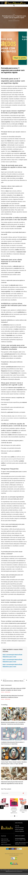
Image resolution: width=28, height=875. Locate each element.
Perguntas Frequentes (19, 827)
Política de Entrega (4, 839)
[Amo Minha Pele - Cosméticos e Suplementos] (15, 3)
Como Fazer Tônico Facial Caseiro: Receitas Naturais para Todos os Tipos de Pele (14, 763)
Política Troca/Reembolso (6, 844)
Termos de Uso (4, 842)
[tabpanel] (4, 806)
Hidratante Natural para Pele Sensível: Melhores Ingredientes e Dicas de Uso (12, 782)
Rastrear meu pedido (19, 829)
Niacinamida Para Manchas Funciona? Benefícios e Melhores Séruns (12, 696)
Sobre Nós (17, 825)
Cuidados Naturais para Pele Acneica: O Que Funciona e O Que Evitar (12, 743)
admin (18, 20)
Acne (14, 14)
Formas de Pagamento (19, 831)
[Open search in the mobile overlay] (14, 5)
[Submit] (23, 793)
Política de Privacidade (5, 840)
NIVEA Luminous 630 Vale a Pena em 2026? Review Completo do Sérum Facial (13, 689)
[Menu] (2, 3)
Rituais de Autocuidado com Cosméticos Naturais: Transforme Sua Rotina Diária (13, 723)
